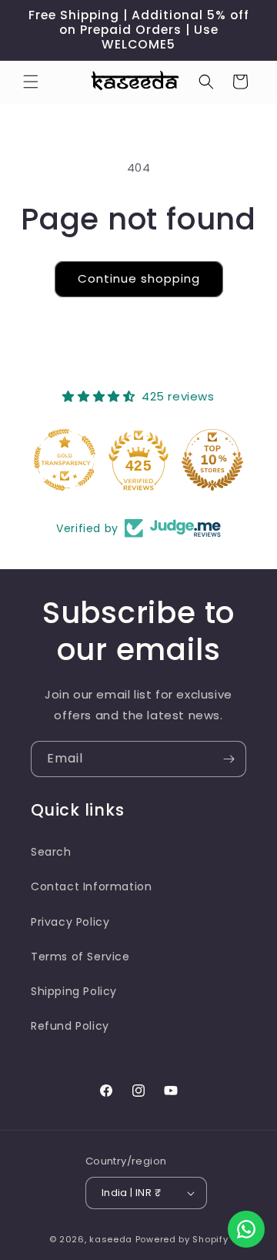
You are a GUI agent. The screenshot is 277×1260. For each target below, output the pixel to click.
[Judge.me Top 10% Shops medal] (212, 460)
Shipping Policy (74, 991)
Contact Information (91, 886)
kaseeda (110, 1239)
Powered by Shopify (182, 1239)
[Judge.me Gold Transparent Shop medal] (64, 460)
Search (51, 852)
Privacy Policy (70, 922)
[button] (31, 82)
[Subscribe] (228, 759)
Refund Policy (70, 1026)
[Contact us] (246, 1229)
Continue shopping (139, 278)
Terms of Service (80, 956)
